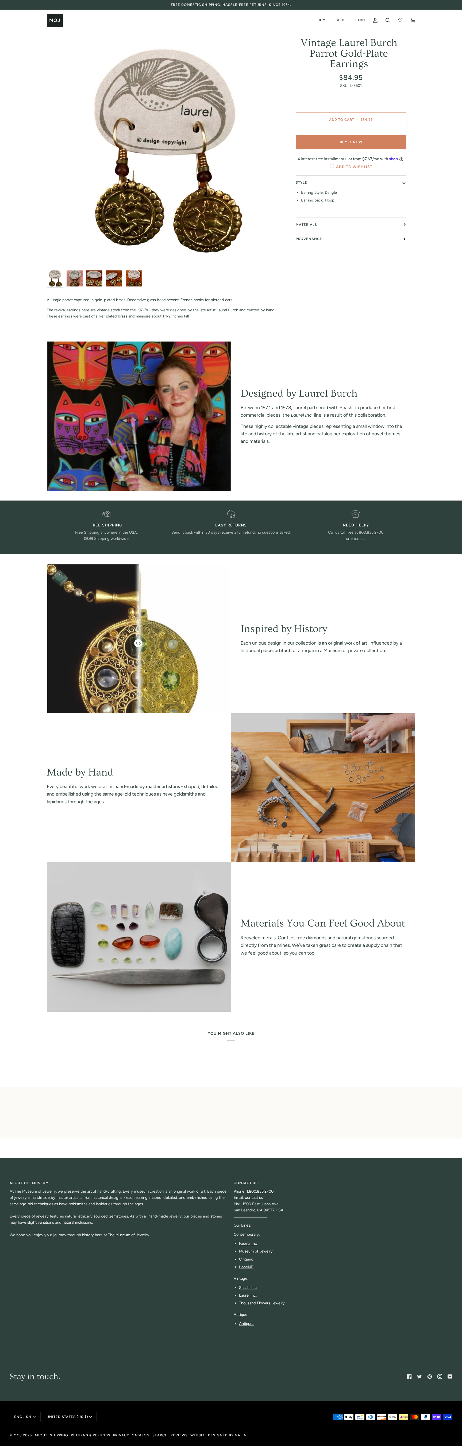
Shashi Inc (248, 1287)
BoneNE (246, 1267)
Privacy (121, 1435)
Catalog (141, 1435)
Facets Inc (248, 1243)
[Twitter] (419, 1376)
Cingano (246, 1259)
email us (357, 538)
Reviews (179, 1435)
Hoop (329, 200)
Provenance (309, 239)
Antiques (246, 1323)
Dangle (331, 192)
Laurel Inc (247, 1295)
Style (301, 182)
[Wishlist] (400, 20)
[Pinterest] (429, 1376)
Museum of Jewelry (256, 1251)
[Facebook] (409, 1376)
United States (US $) (67, 1417)
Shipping (59, 1435)
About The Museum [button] (29, 1183)
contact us (254, 1197)
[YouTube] (450, 1376)
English (23, 1417)
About (40, 1435)
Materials (306, 224)
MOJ (18, 1435)
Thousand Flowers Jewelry (262, 1303)
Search (160, 1435)
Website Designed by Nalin (218, 1435)
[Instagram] (439, 1376)
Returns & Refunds (90, 1435)
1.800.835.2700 (260, 1191)
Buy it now (351, 142)
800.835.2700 (371, 532)
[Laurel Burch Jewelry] (139, 416)
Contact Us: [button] (246, 1183)
